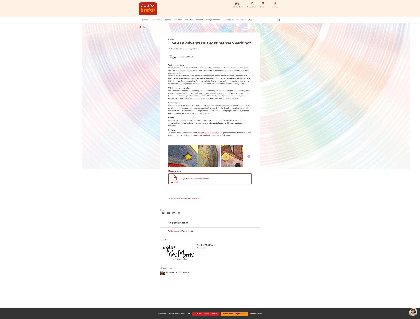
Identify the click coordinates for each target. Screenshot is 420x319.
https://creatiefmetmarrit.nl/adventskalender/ (186, 198)
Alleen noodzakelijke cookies (234, 314)
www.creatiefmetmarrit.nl (210, 133)
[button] (144, 20)
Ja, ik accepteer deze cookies (205, 314)
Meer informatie (256, 313)
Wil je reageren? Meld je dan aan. (181, 231)
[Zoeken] (279, 20)
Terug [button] (144, 27)
